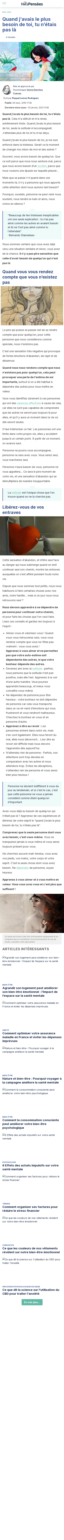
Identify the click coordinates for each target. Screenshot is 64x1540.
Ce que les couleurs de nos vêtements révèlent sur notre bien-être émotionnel (31, 1250)
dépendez (22, 867)
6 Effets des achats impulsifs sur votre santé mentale (30, 1167)
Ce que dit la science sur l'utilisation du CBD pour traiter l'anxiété (30, 1291)
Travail (6, 1204)
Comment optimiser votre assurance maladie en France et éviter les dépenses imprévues (32, 1037)
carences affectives (29, 403)
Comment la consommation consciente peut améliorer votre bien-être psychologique (30, 1124)
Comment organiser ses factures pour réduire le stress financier (30, 1208)
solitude (16, 492)
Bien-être (6, 12)
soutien (42, 166)
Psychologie (9, 1162)
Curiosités (8, 1245)
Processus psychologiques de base (21, 1287)
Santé (5, 1030)
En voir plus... (32, 1302)
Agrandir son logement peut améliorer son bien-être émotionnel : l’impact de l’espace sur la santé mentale (30, 991)
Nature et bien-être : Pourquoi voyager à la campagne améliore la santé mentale (32, 1080)
